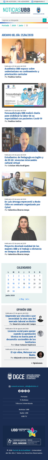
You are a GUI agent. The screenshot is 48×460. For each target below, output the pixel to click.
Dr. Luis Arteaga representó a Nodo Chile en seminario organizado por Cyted (22, 204)
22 (8, 287)
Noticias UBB (24, 410)
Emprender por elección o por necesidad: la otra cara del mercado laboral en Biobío (21, 319)
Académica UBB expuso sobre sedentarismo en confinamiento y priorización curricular (22, 71)
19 (29, 283)
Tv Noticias (24, 400)
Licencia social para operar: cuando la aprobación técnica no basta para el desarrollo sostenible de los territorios (21, 337)
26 (29, 287)
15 (8, 283)
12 (29, 280)
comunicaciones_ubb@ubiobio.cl (24, 386)
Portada (24, 397)
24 (19, 287)
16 (13, 283)
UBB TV (24, 416)
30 (14, 291)
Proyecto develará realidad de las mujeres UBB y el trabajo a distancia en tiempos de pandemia (23, 249)
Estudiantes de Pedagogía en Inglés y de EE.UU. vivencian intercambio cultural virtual (24, 160)
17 (19, 283)
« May (21, 299)
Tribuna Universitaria (24, 403)
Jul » (27, 299)
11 (24, 280)
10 (19, 280)
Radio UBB (24, 413)
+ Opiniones (36, 363)
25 (24, 287)
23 (13, 287)
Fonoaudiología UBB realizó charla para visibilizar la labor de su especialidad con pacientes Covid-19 (23, 116)
